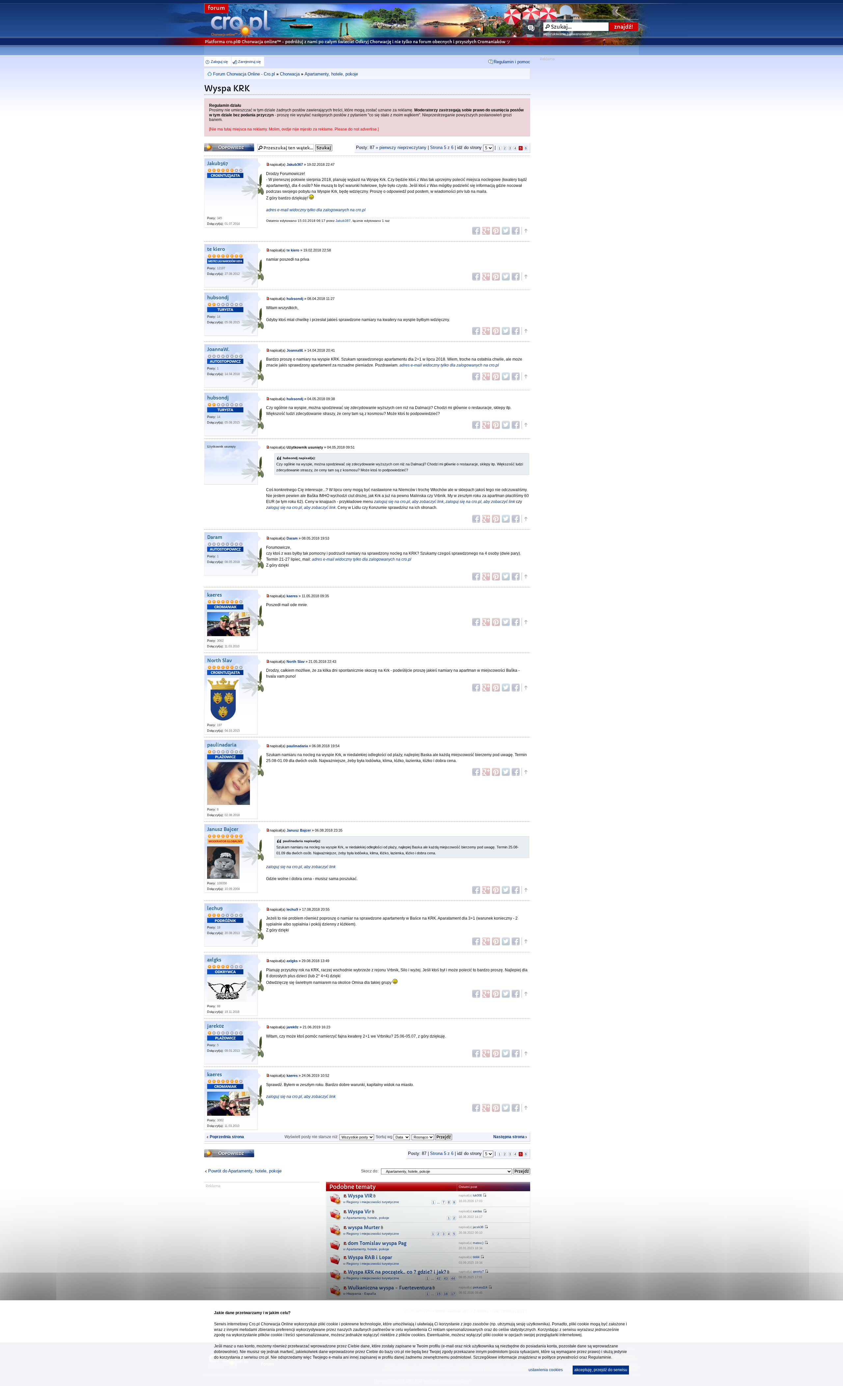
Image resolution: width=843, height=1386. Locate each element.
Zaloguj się (219, 62)
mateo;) (478, 1243)
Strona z (441, 147)
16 (446, 1294)
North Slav (219, 661)
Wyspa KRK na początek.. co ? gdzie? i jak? (397, 1272)
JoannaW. (218, 349)
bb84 (476, 1257)
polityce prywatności (560, 1357)
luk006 (477, 1195)
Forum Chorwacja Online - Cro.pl (244, 74)
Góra (526, 231)
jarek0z (215, 1026)
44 (453, 1278)
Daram (214, 537)
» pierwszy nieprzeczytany (401, 147)
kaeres (214, 595)
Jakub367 (217, 163)
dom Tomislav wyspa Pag (377, 1243)
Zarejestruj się (249, 62)
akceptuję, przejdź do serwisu (600, 1370)
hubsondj (218, 298)
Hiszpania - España (361, 1293)
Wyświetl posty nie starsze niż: (312, 1137)
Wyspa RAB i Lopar (370, 1257)
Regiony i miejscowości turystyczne (372, 1202)
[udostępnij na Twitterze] (506, 231)
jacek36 (478, 1227)
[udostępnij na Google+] (486, 231)
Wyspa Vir (359, 1212)
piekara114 (480, 1287)
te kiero (216, 249)
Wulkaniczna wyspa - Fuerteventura (390, 1288)
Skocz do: (369, 1171)
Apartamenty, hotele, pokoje (331, 74)
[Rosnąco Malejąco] (432, 1137)
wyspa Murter (364, 1227)
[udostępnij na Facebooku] (476, 231)
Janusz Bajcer (222, 829)
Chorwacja (290, 74)
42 (439, 1278)
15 (439, 1294)
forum (216, 8)
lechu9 (215, 908)
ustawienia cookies (546, 1370)
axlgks (214, 960)
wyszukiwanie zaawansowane (567, 34)
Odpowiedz (217, 145)
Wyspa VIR (360, 1196)
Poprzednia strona (227, 1137)
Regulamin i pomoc (512, 61)
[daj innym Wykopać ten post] (516, 231)
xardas (477, 1211)
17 (453, 1294)
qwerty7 (478, 1271)
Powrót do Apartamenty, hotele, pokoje (245, 1170)
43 (446, 1278)
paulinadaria (221, 745)
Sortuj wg (385, 1137)
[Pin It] (496, 231)
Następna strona (509, 1137)
